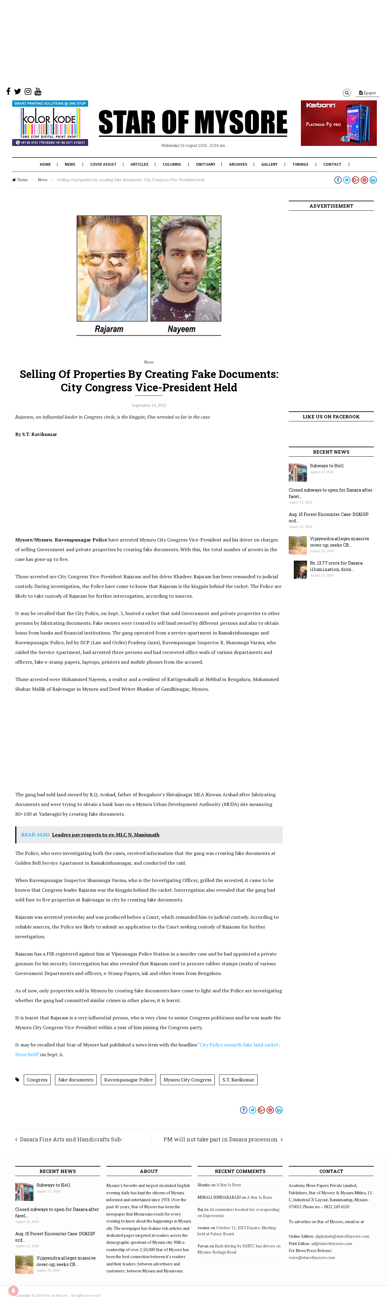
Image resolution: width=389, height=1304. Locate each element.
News (70, 164)
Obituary (205, 164)
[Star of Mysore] (179, 130)
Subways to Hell (327, 466)
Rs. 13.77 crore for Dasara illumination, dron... (336, 566)
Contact (332, 164)
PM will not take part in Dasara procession (221, 1139)
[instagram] (28, 92)
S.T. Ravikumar (238, 1079)
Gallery (269, 164)
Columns (172, 164)
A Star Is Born (228, 1185)
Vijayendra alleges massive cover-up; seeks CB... (339, 542)
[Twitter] (17, 92)
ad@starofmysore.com (331, 1243)
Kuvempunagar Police (128, 1079)
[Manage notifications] (13, 1290)
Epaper (369, 92)
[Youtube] (38, 92)
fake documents (75, 1079)
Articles (140, 164)
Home (45, 164)
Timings (300, 164)
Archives (238, 164)
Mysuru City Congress (188, 1079)
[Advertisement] (182, 42)
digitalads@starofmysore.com (342, 1236)
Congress (37, 1079)
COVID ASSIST (103, 164)
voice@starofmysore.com (312, 1257)
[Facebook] (8, 92)
